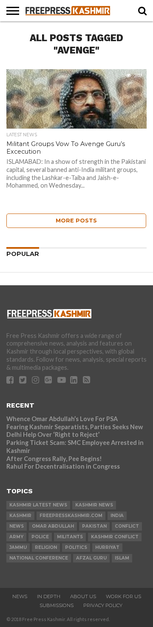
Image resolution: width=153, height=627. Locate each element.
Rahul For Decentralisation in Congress (63, 466)
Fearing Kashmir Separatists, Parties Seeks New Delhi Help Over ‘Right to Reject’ (74, 431)
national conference (38, 558)
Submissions (57, 605)
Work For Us (123, 596)
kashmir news (94, 505)
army (16, 537)
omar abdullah (53, 526)
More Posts (76, 220)
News (19, 596)
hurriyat (107, 547)
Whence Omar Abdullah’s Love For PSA (62, 418)
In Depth (48, 596)
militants (70, 537)
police (40, 537)
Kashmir (20, 515)
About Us (83, 596)
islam (122, 558)
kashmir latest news (38, 505)
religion (46, 547)
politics (76, 547)
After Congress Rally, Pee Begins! (54, 458)
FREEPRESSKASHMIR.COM (71, 515)
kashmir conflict (115, 537)
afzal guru (91, 558)
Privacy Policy (102, 605)
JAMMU (18, 547)
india (117, 515)
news (16, 526)
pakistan (94, 526)
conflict (127, 526)
